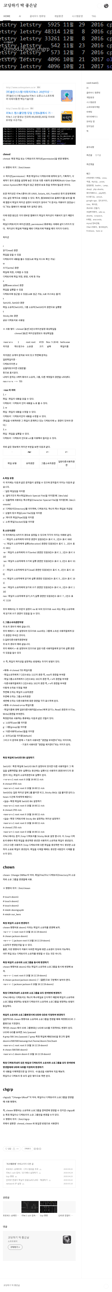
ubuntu (89, 215)
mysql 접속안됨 (92, 223)
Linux (104, 177)
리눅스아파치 (91, 227)
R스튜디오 (90, 196)
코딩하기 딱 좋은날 (20, 6)
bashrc (98, 185)
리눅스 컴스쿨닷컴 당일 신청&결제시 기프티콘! (29, 113)
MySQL (95, 181)
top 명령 (10, 1176)
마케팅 (89, 111)
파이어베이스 (91, 193)
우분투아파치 (91, 211)
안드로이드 (102, 200)
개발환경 (58, 16)
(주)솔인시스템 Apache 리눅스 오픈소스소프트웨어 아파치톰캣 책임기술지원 (30, 97)
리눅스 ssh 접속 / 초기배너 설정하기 (22, 1172)
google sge (91, 200)
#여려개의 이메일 (93, 177)
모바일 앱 (90, 121)
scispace (98, 215)
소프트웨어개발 (93, 107)
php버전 (102, 193)
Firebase (90, 230)
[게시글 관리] (17, 1149)
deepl (89, 189)
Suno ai (99, 230)
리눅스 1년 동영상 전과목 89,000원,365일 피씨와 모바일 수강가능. (30, 118)
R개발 (88, 219)
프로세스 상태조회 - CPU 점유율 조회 (22, 1169)
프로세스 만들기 (92, 208)
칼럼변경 (89, 185)
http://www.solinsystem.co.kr (21, 87)
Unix (88, 204)
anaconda (97, 219)
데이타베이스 (92, 116)
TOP (106, 1286)
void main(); (92, 82)
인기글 (98, 155)
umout (99, 196)
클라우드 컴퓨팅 (38, 16)
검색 (99, 6)
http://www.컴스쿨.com (17, 108)
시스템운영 (77, 16)
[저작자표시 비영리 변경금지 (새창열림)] (37, 1149)
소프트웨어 (12, 1241)
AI (20, 16)
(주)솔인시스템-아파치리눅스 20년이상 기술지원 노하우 (29, 91)
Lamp (105, 185)
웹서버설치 (103, 227)
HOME (7, 16)
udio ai (102, 211)
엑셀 (88, 181)
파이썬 (94, 204)
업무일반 (90, 126)
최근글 (89, 155)
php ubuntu (98, 189)
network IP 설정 (13, 1183)
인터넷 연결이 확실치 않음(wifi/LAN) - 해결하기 (27, 1179)
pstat (102, 181)
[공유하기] (14, 1149)
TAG (94, 16)
